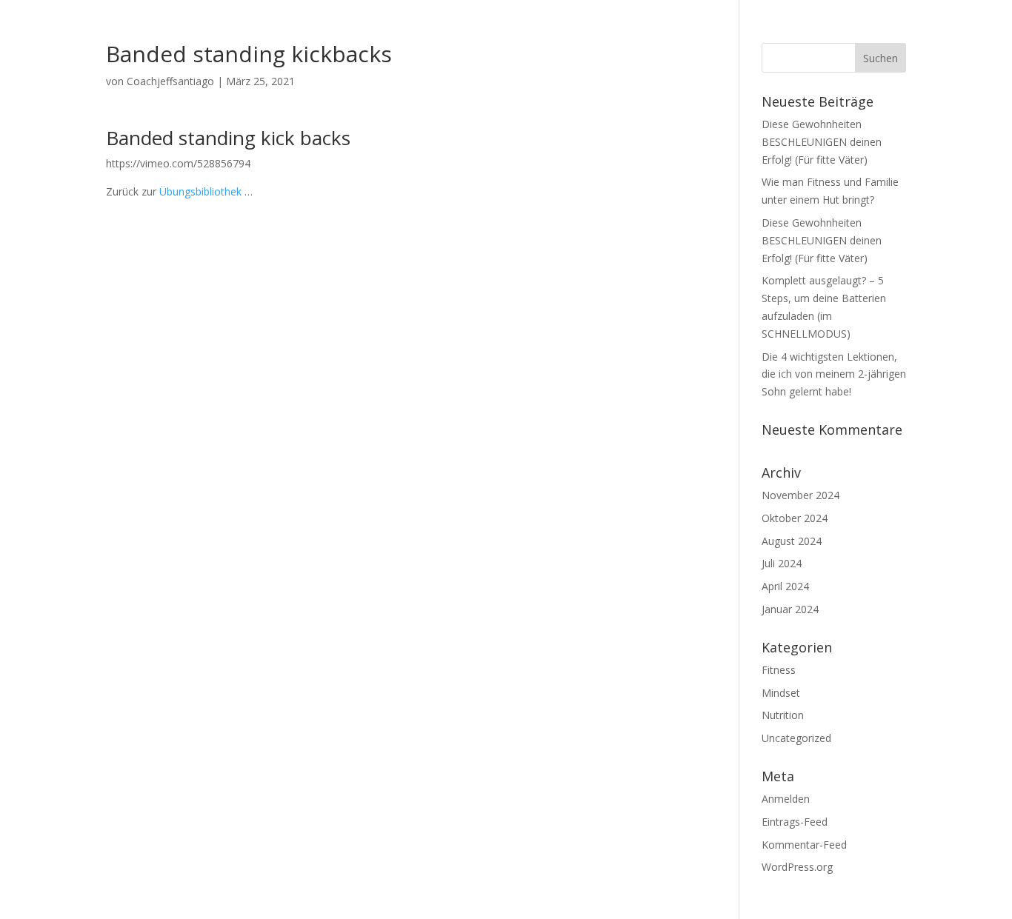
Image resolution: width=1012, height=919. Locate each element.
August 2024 (792, 541)
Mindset (781, 693)
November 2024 (800, 495)
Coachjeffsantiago (170, 81)
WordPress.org (797, 867)
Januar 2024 (790, 609)
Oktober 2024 (795, 518)
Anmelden (786, 799)
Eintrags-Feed (795, 822)
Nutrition (783, 715)
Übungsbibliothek (200, 191)
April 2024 (785, 586)
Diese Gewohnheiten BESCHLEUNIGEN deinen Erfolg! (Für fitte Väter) (822, 142)
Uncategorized (796, 738)
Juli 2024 (782, 563)
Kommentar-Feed (804, 845)
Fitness (779, 670)
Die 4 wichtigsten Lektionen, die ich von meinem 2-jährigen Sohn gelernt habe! (834, 374)
